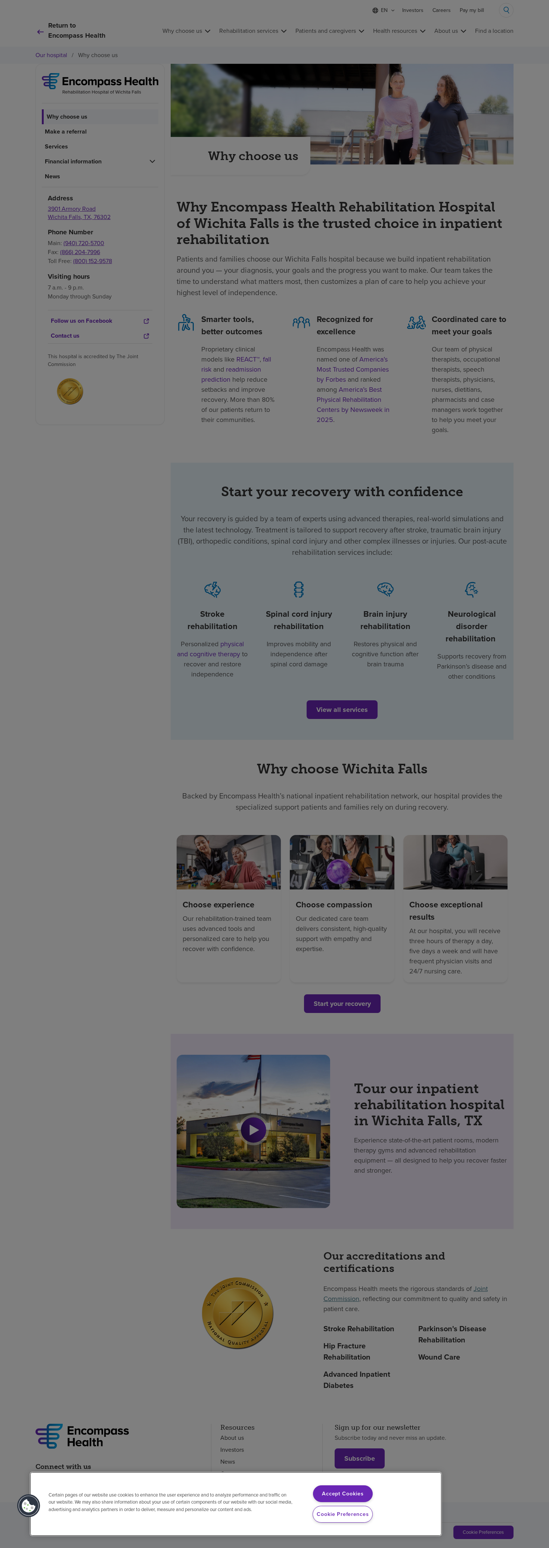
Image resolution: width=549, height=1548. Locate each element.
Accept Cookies (342, 1493)
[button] (29, 1506)
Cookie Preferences (343, 1514)
